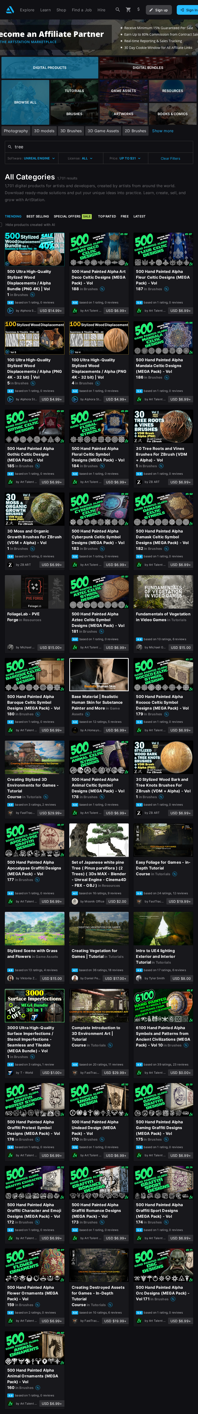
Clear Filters (170, 158)
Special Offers (72, 216)
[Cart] (128, 10)
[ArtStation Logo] (10, 9)
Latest (140, 216)
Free (125, 216)
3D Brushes (71, 130)
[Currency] (138, 10)
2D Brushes (135, 130)
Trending (13, 216)
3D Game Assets (103, 130)
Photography (16, 130)
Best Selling (38, 216)
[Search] (118, 10)
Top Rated (107, 216)
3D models (44, 130)
